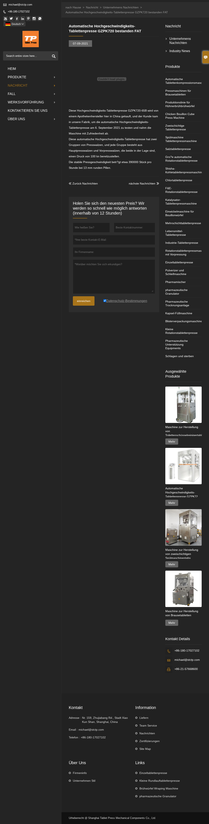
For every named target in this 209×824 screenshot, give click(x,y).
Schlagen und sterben (179, 356)
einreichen (83, 301)
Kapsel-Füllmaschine (178, 313)
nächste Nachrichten (142, 183)
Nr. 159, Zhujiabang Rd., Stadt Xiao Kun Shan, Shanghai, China (105, 719)
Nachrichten (147, 733)
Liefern (143, 717)
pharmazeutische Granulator (157, 796)
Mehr (171, 441)
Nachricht (18, 85)
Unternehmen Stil (84, 780)
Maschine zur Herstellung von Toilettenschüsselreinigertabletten (183, 431)
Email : (73, 729)
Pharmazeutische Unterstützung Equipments (176, 344)
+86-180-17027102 (19, 11)
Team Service (148, 725)
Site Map (145, 748)
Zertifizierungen (149, 741)
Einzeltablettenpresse (179, 262)
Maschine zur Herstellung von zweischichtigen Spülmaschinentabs (181, 554)
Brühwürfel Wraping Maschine (158, 788)
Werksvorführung (26, 102)
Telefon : (74, 737)
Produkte (17, 77)
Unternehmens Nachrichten (121, 7)
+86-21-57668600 (186, 669)
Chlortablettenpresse (178, 180)
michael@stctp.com (20, 4)
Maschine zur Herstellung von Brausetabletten (181, 613)
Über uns (16, 119)
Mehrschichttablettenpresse (183, 223)
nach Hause (73, 7)
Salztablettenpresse (178, 149)
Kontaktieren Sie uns (28, 110)
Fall (12, 94)
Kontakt (76, 707)
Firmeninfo (80, 773)
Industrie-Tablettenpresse (181, 242)
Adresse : (75, 717)
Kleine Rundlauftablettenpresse (159, 780)
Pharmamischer (175, 282)
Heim (12, 68)
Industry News (179, 51)
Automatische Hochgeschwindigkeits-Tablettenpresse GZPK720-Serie (182, 493)
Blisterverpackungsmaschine (183, 321)
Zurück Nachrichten (83, 183)
